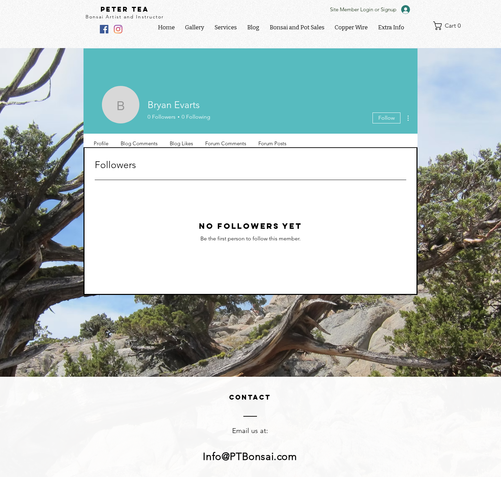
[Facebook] (104, 29)
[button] (391, 28)
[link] (449, 25)
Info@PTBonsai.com (250, 456)
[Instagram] (118, 29)
